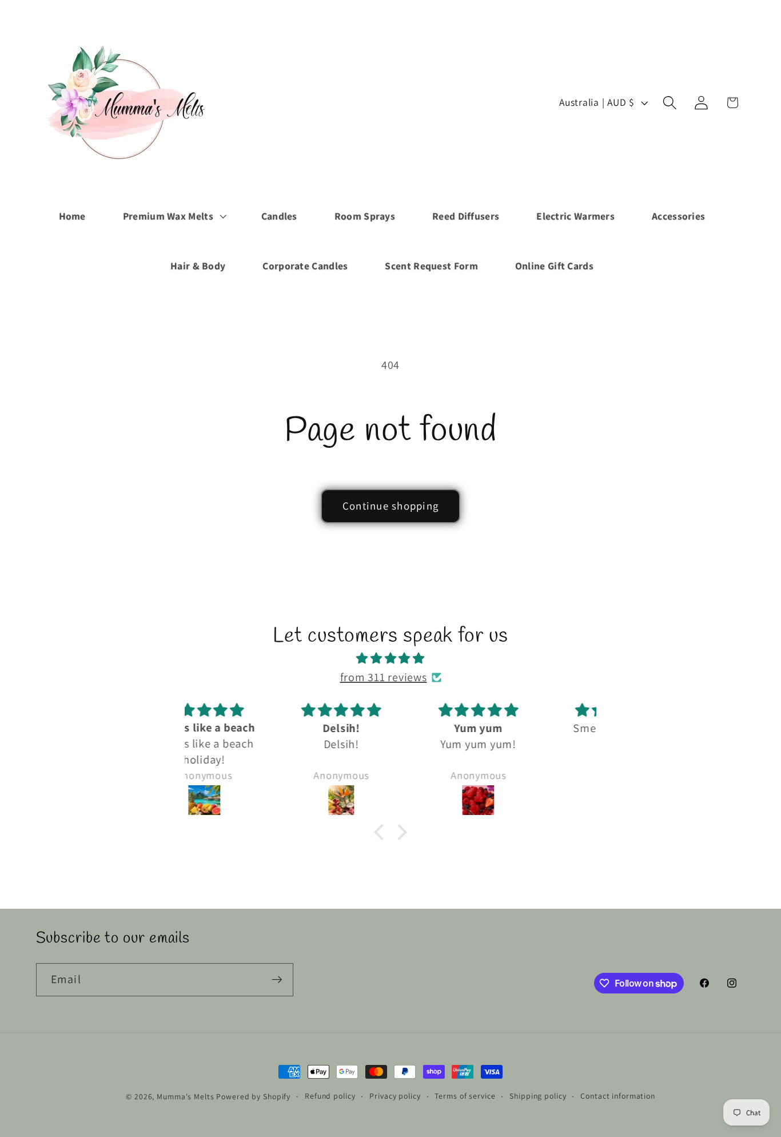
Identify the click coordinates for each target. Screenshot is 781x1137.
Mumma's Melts (186, 1096)
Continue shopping (390, 505)
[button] (173, 216)
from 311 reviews (383, 677)
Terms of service (465, 1096)
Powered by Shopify (253, 1096)
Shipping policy (537, 1096)
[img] (390, 658)
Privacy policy (394, 1096)
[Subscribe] (277, 979)
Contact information (617, 1096)
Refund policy (330, 1096)
